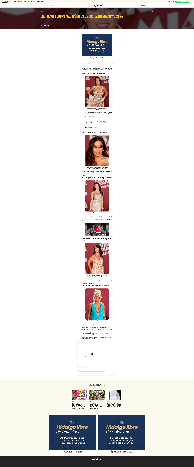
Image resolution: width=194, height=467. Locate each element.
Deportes (38, 1)
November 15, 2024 (96, 127)
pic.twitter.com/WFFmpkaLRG (100, 123)
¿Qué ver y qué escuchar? (18, 1)
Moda (35, 1)
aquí (86, 59)
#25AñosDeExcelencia (90, 123)
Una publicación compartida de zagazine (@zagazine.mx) (91, 369)
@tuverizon (105, 119)
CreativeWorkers (143, 464)
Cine (12, 1)
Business (9, 1)
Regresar (51, 5)
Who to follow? (30, 1)
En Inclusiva (42, 1)
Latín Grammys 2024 (88, 67)
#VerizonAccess (89, 121)
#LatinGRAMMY (100, 122)
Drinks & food (25, 1)
